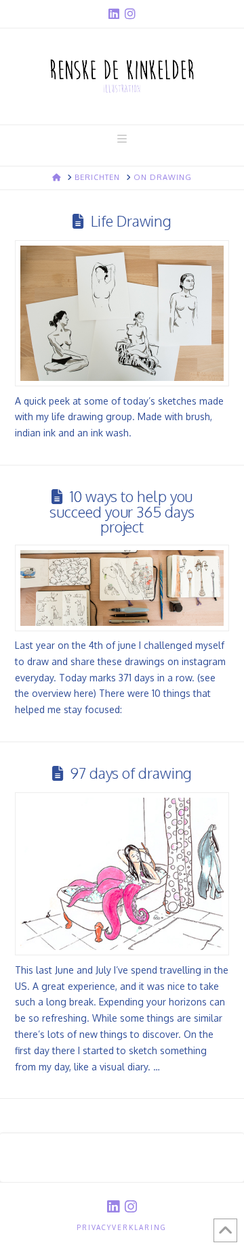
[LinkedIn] (114, 13)
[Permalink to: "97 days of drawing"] (122, 874)
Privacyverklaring (122, 1227)
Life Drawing (131, 221)
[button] (122, 138)
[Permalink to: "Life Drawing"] (122, 314)
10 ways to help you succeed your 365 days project (121, 511)
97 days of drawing (131, 773)
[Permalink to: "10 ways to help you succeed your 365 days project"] (122, 587)
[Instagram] (130, 13)
